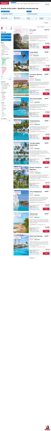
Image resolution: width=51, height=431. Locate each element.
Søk (9, 120)
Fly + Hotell (13, 3)
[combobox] (13, 15)
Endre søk (46, 22)
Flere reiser (37, 3)
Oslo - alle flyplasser (5, 11)
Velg (46, 47)
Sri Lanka (29, 11)
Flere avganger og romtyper (35, 47)
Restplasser (25, 3)
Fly (15, 3)
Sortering (38, 26)
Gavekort (32, 3)
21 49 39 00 (47, 3)
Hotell (18, 3)
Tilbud (29, 3)
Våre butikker (47, 4)
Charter (21, 3)
